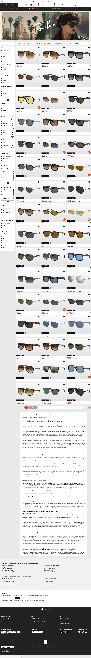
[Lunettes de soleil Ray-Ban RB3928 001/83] (79, 166)
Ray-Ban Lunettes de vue (7, 578)
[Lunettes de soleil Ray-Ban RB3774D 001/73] (28, 76)
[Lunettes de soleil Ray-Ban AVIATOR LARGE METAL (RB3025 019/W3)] (79, 279)
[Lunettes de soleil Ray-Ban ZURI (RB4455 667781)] (28, 166)
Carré (4, 116)
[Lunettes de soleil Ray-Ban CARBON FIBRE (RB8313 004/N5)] (79, 346)
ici (9, 600)
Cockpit (28, 496)
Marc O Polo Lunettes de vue (8, 583)
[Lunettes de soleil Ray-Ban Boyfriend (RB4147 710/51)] (28, 391)
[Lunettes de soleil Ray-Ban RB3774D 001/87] (28, 189)
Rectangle (5, 123)
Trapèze (4, 127)
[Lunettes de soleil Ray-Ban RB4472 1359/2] (54, 211)
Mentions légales (5, 651)
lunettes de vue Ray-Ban (78, 426)
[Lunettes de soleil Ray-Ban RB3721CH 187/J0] (54, 368)
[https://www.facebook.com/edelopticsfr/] (79, 632)
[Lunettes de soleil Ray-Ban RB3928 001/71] (54, 301)
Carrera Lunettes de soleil (7, 570)
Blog (61, 621)
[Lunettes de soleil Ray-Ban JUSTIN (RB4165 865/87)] (28, 323)
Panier (76, 5)
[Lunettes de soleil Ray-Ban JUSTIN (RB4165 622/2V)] (54, 279)
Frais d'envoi (33, 620)
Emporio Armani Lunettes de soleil (51, 565)
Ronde (4, 132)
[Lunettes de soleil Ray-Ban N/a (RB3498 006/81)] (28, 234)
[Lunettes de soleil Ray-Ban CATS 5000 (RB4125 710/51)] (54, 54)
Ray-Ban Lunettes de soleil (8, 565)
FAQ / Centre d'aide (64, 618)
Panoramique (5, 136)
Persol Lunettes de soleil (7, 568)
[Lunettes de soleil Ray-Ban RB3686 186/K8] (28, 144)
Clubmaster (33, 487)
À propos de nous (5, 616)
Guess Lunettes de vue (51, 579)
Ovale (4, 125)
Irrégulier (4, 118)
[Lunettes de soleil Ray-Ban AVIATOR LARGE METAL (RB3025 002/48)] (79, 189)
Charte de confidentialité (20, 650)
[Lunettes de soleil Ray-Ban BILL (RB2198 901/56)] (79, 368)
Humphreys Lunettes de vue (8, 581)
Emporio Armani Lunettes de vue (9, 584)
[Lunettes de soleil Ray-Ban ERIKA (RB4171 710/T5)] (28, 211)
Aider (61, 616)
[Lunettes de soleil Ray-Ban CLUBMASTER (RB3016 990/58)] (54, 391)
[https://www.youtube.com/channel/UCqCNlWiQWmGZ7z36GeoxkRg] (86, 632)
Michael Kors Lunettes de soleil (51, 567)
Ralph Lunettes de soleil (49, 570)
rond (4, 160)
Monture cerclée (6, 145)
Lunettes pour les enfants (8, 61)
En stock (4, 80)
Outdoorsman (61, 471)
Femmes (4, 56)
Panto (4, 130)
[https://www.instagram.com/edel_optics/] (83, 632)
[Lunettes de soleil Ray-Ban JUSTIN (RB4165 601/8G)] (79, 76)
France (83, 0)
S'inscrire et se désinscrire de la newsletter (69, 620)
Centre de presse (5, 618)
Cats (28, 495)
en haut (88, 646)
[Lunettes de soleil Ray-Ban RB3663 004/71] (28, 279)
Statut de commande (65, 623)
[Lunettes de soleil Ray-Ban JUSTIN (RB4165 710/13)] (28, 346)
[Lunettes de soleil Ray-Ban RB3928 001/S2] (54, 144)
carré (4, 163)
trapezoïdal (5, 165)
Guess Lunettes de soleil (49, 568)
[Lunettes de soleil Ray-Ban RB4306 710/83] (54, 234)
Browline (4, 134)
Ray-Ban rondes (30, 500)
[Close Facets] (7, 43)
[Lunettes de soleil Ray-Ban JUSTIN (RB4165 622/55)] (79, 256)
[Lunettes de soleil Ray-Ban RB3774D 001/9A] (28, 301)
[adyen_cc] (2, 632)
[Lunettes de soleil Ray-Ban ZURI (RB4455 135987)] (54, 76)
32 (75, 407)
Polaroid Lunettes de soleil (8, 571)
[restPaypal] (11, 632)
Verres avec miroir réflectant (6, 215)
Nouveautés (5, 78)
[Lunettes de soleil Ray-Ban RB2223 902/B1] (79, 144)
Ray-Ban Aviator (68, 455)
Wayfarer (40, 483)
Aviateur (4, 121)
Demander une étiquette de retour (38, 621)
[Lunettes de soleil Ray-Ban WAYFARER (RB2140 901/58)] (79, 121)
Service (32, 616)
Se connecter (63, 5)
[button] (9, 5)
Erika (31, 501)
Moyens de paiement (35, 618)
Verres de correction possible (7, 209)
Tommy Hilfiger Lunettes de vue (53, 583)
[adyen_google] (18, 632)
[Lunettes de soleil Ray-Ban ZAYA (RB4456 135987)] (79, 301)
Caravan (29, 490)
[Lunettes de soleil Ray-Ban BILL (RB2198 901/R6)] (28, 99)
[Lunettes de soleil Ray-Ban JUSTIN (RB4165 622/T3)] (79, 54)
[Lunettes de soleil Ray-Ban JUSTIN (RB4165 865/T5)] (54, 121)
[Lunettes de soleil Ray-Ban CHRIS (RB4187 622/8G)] (54, 256)
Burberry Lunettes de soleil (50, 571)
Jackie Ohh (32, 503)
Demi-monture (6, 150)
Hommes (5, 58)
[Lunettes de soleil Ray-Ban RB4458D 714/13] (54, 166)
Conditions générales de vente (8, 650)
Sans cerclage (5, 147)
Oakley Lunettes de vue (7, 579)
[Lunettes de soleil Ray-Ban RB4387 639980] (79, 323)
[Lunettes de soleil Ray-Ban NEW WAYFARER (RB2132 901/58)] (54, 189)
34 (82, 407)
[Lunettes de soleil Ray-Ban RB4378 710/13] (54, 346)
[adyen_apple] (15, 632)
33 (78, 407)
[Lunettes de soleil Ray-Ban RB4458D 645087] (28, 121)
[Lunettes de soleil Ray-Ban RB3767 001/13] (54, 99)
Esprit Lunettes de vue (51, 584)
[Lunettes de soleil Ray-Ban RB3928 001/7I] (79, 211)
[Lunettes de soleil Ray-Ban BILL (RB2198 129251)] (28, 54)
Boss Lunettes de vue (50, 581)
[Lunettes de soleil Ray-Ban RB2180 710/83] (79, 234)
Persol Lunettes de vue (51, 578)
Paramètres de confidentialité (7, 620)
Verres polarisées (6, 212)
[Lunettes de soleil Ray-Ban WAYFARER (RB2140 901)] (79, 99)
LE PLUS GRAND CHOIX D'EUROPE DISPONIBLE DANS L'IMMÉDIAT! (18, 1)
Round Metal (30, 506)
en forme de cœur (7, 156)
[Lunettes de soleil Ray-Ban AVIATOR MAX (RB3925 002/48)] (79, 391)
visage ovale (5, 158)
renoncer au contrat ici (7, 647)
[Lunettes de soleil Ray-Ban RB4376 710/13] (28, 368)
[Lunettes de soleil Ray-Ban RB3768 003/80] (54, 323)
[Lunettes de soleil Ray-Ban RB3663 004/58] (28, 256)
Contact (2, 621)
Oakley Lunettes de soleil (7, 567)
